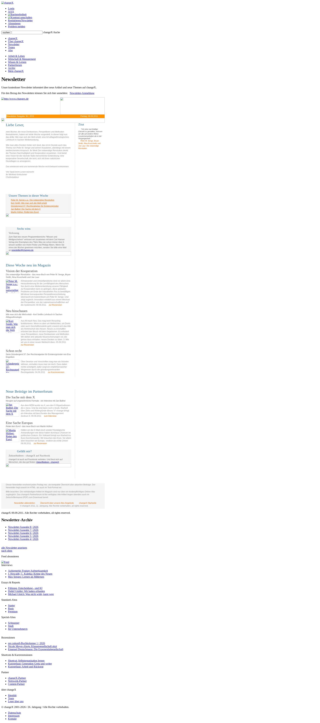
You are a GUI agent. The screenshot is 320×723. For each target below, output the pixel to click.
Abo (10, 50)
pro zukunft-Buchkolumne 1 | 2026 (26, 643)
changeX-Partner (17, 678)
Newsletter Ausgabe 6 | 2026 (23, 533)
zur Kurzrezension (55, 372)
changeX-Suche (51, 32)
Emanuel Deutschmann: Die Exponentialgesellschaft (35, 649)
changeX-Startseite (87, 503)
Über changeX (16, 41)
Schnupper (13, 622)
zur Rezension (55, 305)
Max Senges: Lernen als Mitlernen (26, 576)
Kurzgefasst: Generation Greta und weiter (30, 663)
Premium (13, 611)
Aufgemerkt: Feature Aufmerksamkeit (28, 570)
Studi (11, 625)
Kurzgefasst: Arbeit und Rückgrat (25, 666)
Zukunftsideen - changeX (47, 462)
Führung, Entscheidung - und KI (25, 588)
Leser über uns (16, 701)
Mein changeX (16, 71)
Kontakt (12, 718)
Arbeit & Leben (16, 56)
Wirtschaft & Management (22, 59)
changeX (13, 38)
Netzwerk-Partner (17, 681)
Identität (12, 695)
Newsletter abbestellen (25, 503)
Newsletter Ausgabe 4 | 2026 (23, 539)
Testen (11, 47)
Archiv (11, 68)
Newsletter (13, 44)
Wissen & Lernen (17, 62)
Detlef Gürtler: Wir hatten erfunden (26, 591)
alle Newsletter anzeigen (14, 547)
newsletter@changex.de (23, 250)
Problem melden (16, 26)
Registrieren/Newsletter (20, 20)
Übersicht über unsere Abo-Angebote (57, 503)
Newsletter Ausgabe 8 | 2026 (23, 527)
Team (11, 698)
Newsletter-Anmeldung (82, 93)
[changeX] (7, 2)
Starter (11, 605)
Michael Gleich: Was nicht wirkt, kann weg (31, 594)
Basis (11, 608)
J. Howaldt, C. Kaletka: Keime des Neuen (30, 573)
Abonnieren (14, 23)
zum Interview (50, 416)
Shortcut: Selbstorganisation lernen (26, 660)
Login (11, 8)
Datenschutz (14, 712)
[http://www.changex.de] (30, 106)
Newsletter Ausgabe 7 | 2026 (23, 530)
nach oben (6, 550)
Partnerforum (15, 65)
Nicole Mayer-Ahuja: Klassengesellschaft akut (32, 646)
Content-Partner (16, 684)
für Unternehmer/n (18, 628)
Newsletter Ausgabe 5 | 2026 (23, 536)
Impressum (14, 715)
